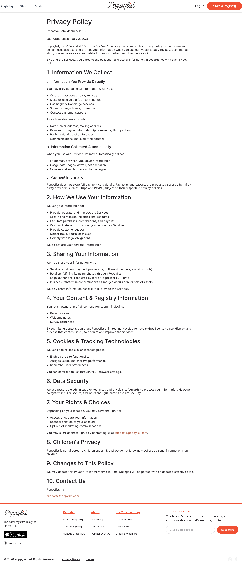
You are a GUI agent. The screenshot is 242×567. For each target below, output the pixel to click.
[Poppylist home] (15, 513)
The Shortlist (124, 519)
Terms (90, 559)
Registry (7, 6)
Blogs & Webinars (126, 533)
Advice (39, 6)
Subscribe (227, 530)
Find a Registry (72, 526)
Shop (23, 6)
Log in (199, 6)
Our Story (97, 519)
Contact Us (98, 526)
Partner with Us (100, 533)
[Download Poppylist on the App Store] (15, 534)
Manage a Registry (74, 533)
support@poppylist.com (131, 433)
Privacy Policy (71, 559)
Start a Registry (224, 6)
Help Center (123, 526)
